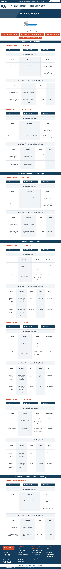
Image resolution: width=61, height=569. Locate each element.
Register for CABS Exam (36, 552)
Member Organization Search (31, 1)
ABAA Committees (50, 554)
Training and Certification (32, 6)
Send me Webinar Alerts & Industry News (8, 548)
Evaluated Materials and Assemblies (23, 6)
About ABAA (11, 6)
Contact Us (46, 1)
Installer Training (35, 556)
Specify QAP (20, 552)
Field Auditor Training (36, 554)
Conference (42, 1)
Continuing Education (37, 6)
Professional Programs (16, 6)
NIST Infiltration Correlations (23, 559)
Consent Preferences (21, 567)
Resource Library (42, 6)
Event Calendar (24, 1)
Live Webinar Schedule (22, 548)
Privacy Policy (27, 567)
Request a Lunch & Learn (22, 550)
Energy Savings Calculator (23, 557)
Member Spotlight (21, 561)
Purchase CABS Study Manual (37, 550)
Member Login (38, 1)
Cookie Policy (33, 567)
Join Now (19, 1)
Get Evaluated (49, 552)
